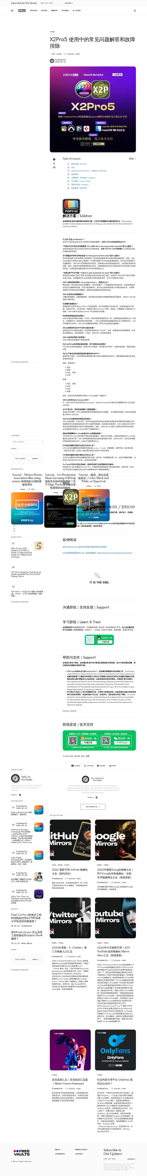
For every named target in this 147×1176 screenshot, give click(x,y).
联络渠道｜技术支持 (79, 188)
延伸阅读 (74, 174)
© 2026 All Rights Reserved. (21, 1161)
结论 (73, 167)
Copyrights (60, 1154)
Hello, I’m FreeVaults (26, 778)
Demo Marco (26, 943)
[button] (74, 239)
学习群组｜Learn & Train (81, 181)
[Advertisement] (27, 398)
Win (83, 756)
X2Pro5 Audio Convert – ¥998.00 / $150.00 (88, 171)
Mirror (60, 865)
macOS (77, 756)
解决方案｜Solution (79, 164)
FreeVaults (60, 60)
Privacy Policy (81, 1150)
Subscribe (68, 3)
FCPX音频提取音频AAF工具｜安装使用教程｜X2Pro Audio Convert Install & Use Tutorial (97, 553)
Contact (79, 1154)
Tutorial (52, 32)
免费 (87, 756)
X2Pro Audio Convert (71, 523)
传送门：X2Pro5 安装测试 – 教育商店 (77, 517)
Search (34, 458)
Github (54, 865)
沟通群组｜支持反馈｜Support (83, 178)
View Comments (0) (91, 806)
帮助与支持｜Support (79, 184)
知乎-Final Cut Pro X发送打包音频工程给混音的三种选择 (84, 547)
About (57, 1150)
